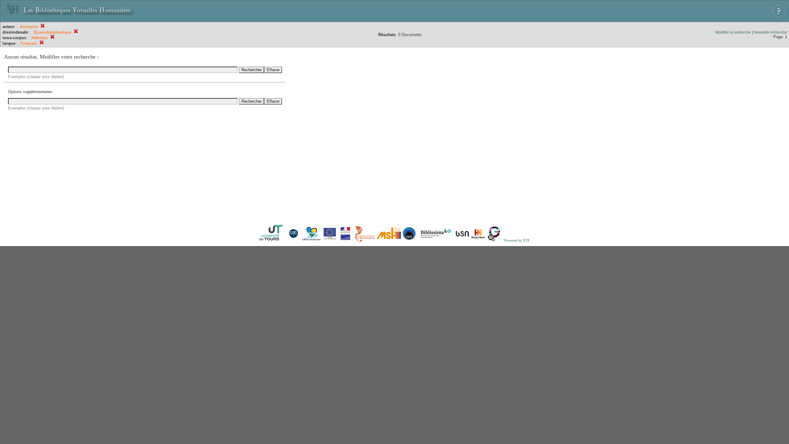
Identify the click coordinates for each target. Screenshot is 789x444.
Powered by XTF (517, 240)
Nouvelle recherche (770, 32)
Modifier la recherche (733, 32)
